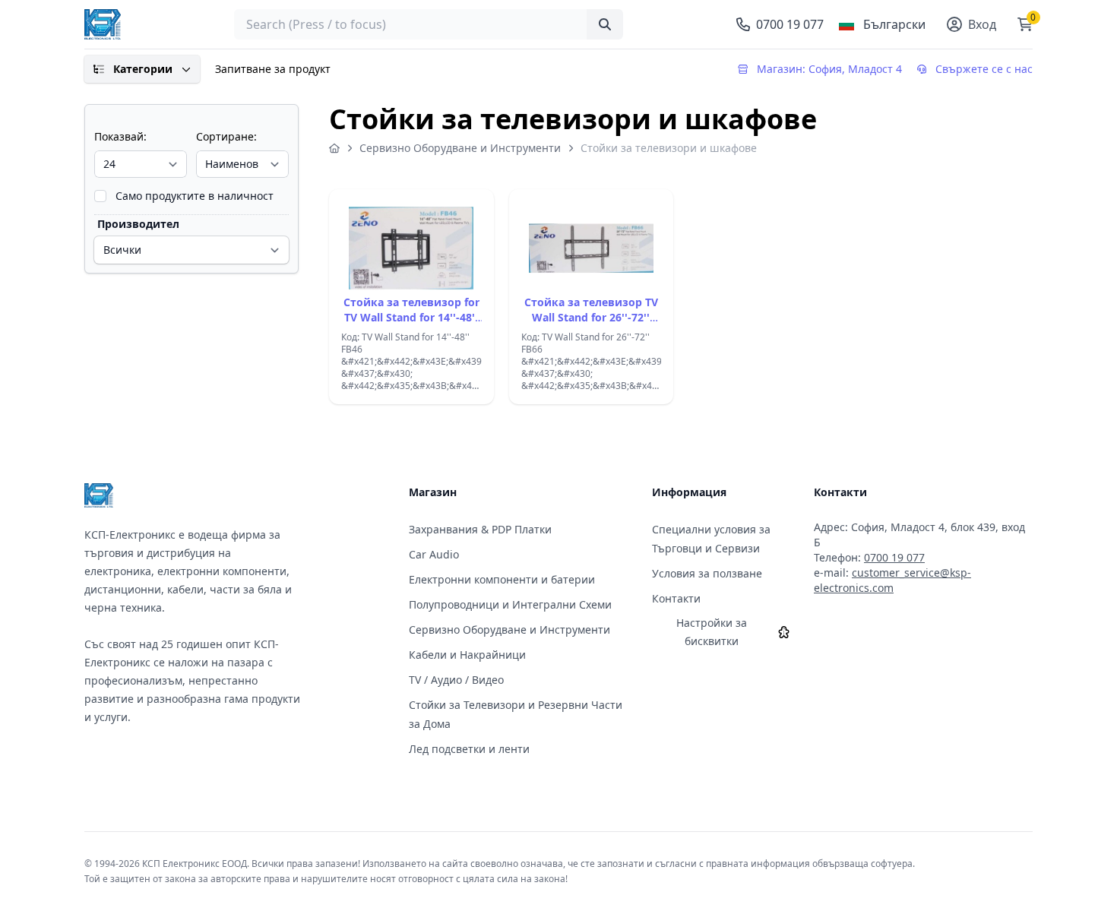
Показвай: (120, 136)
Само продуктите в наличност (194, 195)
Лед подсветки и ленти (469, 749)
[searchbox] (428, 24)
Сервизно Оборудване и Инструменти (460, 148)
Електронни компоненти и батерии (502, 579)
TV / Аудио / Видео (456, 679)
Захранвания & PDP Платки (480, 529)
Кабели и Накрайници (467, 654)
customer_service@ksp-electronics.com (892, 580)
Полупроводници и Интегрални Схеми (510, 604)
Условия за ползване (707, 573)
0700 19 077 (894, 557)
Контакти (676, 598)
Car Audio (434, 554)
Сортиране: (226, 136)
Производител (138, 224)
